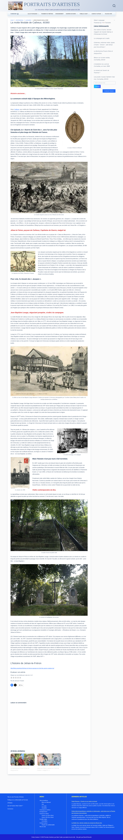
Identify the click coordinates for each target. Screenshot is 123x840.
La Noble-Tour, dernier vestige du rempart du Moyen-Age (87, 823)
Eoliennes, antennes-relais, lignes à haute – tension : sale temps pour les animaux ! (104, 45)
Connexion (10, 808)
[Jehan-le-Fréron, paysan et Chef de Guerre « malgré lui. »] (49, 760)
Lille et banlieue (32, 13)
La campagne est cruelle (101, 38)
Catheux (16, 109)
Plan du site (108, 13)
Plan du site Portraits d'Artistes (16, 797)
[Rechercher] (114, 5)
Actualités (44, 808)
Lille (43, 804)
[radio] (11, 678)
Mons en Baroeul (46, 802)
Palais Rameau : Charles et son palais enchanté (84, 801)
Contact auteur (96, 13)
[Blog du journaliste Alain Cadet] (15, 6)
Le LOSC (44, 806)
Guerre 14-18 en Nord (47, 815)
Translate (108, 22)
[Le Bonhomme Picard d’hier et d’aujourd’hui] (23, 760)
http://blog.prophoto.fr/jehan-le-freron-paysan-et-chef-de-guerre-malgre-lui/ (32, 668)
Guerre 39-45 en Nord (47, 817)
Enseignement (59, 13)
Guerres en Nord (71, 13)
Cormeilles (44, 821)
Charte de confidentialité (48, 824)
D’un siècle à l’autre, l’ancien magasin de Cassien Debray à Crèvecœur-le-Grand (103, 32)
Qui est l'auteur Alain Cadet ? (15, 805)
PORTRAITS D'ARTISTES (52, 4)
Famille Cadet (84, 13)
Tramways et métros (47, 13)
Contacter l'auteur (109, 91)
